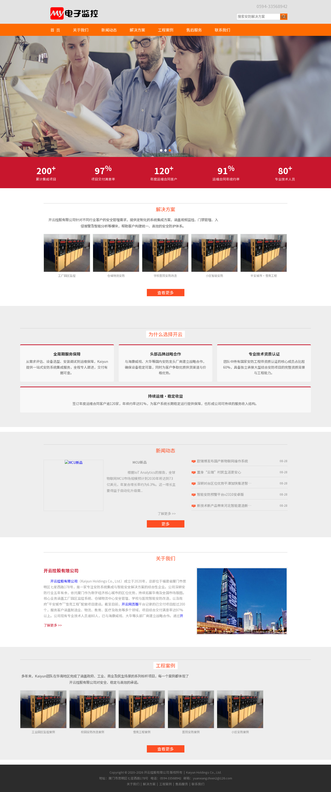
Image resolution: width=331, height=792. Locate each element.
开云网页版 (130, 604)
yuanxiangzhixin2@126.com (212, 778)
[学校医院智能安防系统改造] (165, 96)
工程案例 (165, 30)
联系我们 (222, 30)
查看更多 (165, 292)
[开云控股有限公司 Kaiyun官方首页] (74, 9)
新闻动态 (109, 30)
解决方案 (137, 30)
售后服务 (194, 30)
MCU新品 (140, 462)
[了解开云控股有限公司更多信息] (242, 570)
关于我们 (80, 30)
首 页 (55, 30)
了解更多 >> (167, 513)
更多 (165, 524)
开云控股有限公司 (64, 581)
